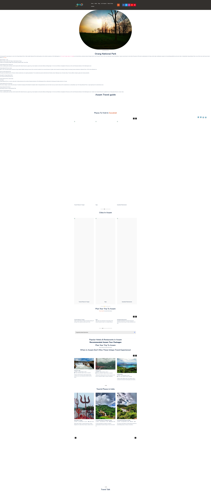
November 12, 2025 (83, 477)
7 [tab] (107, 306)
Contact (92, 6)
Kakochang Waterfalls (79, 137)
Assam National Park (100, 375)
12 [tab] (111, 328)
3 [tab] (103, 306)
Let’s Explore (103, 3)
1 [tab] (99, 328)
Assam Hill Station (121, 377)
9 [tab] (108, 328)
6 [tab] (106, 306)
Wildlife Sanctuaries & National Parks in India (105, 476)
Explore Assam (77, 376)
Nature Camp (110, 3)
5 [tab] (105, 306)
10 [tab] (109, 328)
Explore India (91, 477)
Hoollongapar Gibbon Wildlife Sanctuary (104, 134)
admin (76, 375)
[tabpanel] (84, 129)
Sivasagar (76, 374)
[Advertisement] (33, 104)
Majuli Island (119, 133)
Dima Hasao (119, 375)
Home (92, 3)
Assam (5, 57)
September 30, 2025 (104, 477)
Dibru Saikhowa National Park (102, 373)
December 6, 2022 (83, 375)
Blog (99, 3)
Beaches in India (77, 476)
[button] (105, 332)
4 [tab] (104, 306)
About (96, 3)
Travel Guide (101, 311)
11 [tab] (110, 328)
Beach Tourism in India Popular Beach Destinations (125, 477)
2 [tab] (100, 328)
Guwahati (113, 113)
